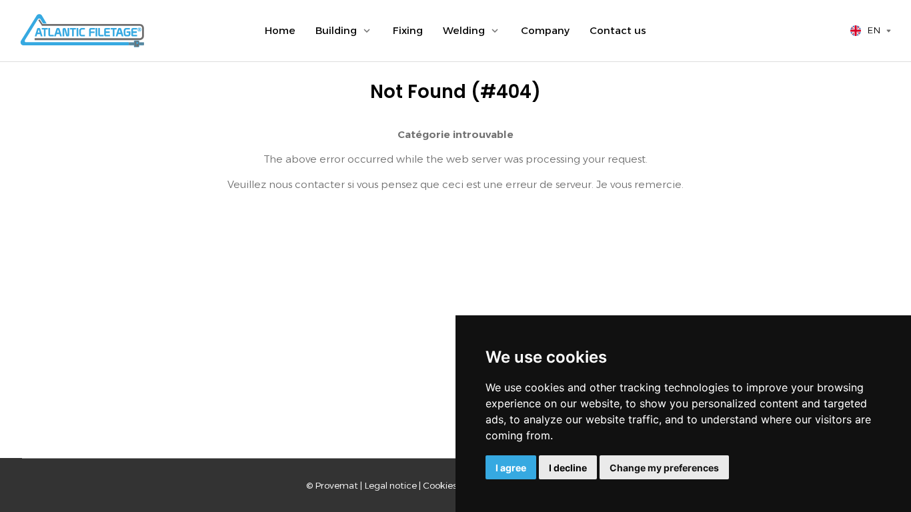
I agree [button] (511, 467)
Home (280, 30)
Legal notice (390, 485)
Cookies (440, 485)
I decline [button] (568, 467)
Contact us (618, 30)
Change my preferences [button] (664, 467)
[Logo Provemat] (82, 30)
